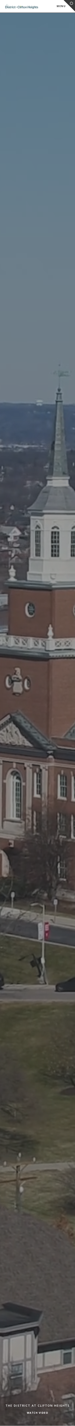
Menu (61, 6)
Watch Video (37, 1413)
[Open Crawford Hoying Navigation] (69, 5)
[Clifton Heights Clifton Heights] (21, 6)
